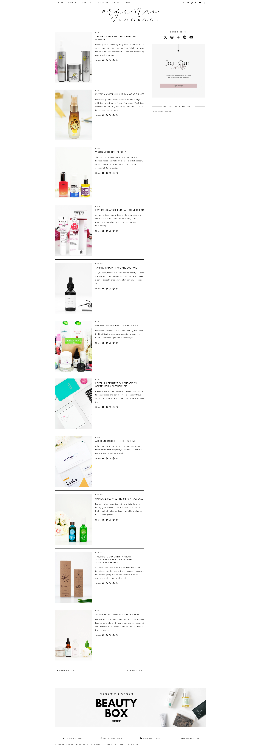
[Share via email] (103, 60)
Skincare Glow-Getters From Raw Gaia (119, 498)
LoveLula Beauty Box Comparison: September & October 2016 (116, 385)
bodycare (133, 745)
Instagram (112, 738)
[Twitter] (184, 2)
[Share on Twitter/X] (110, 60)
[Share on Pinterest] (113, 60)
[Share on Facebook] (106, 60)
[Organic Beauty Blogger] (130, 14)
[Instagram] (188, 2)
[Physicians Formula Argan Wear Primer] (73, 115)
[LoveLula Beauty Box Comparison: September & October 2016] (73, 403)
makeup (108, 745)
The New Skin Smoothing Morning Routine (115, 38)
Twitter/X (73, 738)
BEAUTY (72, 3)
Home (60, 3)
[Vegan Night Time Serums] (73, 172)
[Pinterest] (192, 2)
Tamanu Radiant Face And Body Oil (116, 267)
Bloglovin (189, 738)
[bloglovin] (178, 37)
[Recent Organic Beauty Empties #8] (73, 346)
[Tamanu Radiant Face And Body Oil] (73, 288)
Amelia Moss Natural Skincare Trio (117, 614)
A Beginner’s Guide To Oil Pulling (115, 440)
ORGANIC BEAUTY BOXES (108, 3)
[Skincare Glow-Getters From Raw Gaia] (73, 519)
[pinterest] (184, 37)
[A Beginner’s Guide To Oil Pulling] (73, 461)
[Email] (200, 2)
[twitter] (165, 37)
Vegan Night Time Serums (110, 151)
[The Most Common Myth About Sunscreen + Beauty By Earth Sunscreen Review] (73, 577)
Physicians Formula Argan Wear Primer (119, 94)
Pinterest (151, 738)
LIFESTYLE (86, 3)
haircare (120, 745)
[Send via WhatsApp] (116, 60)
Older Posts (133, 670)
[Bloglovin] (196, 2)
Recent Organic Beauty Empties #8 (116, 325)
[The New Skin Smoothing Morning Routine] (73, 57)
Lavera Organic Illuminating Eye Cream (119, 209)
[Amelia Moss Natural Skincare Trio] (73, 635)
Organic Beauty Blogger (75, 745)
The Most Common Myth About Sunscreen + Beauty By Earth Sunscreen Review (113, 559)
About (129, 3)
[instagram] (171, 37)
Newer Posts (66, 670)
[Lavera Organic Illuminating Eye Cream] (73, 230)
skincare (96, 745)
